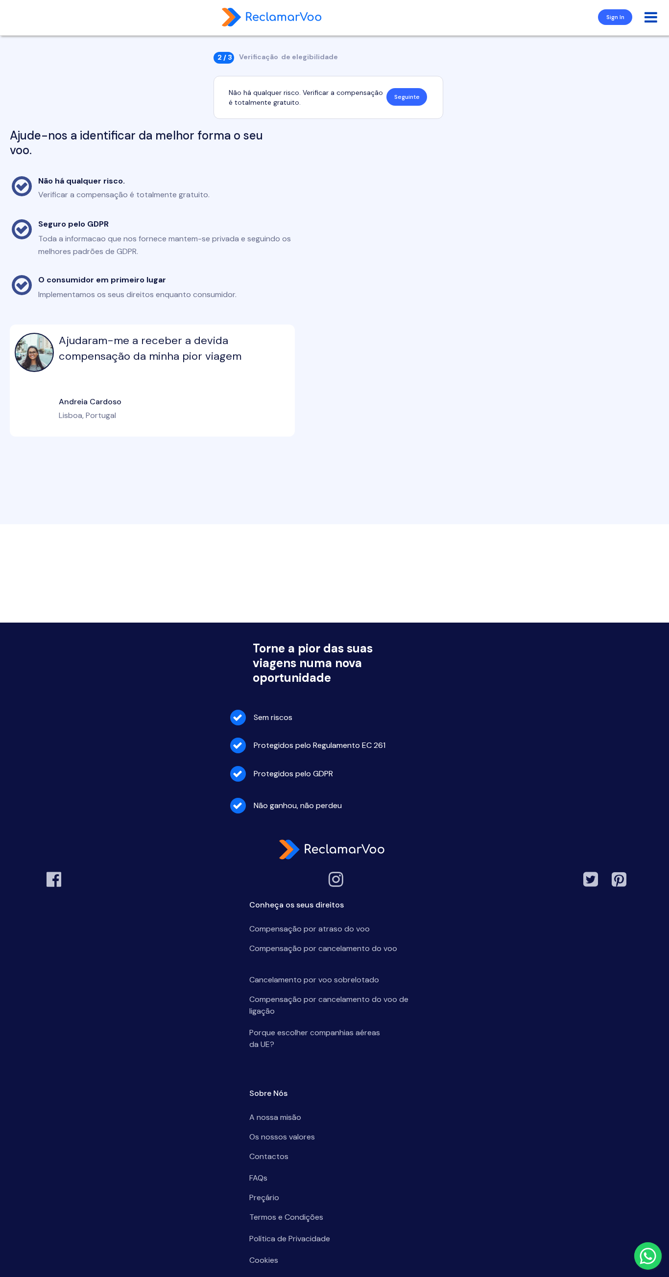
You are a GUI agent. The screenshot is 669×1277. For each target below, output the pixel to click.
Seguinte (407, 97)
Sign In (615, 17)
